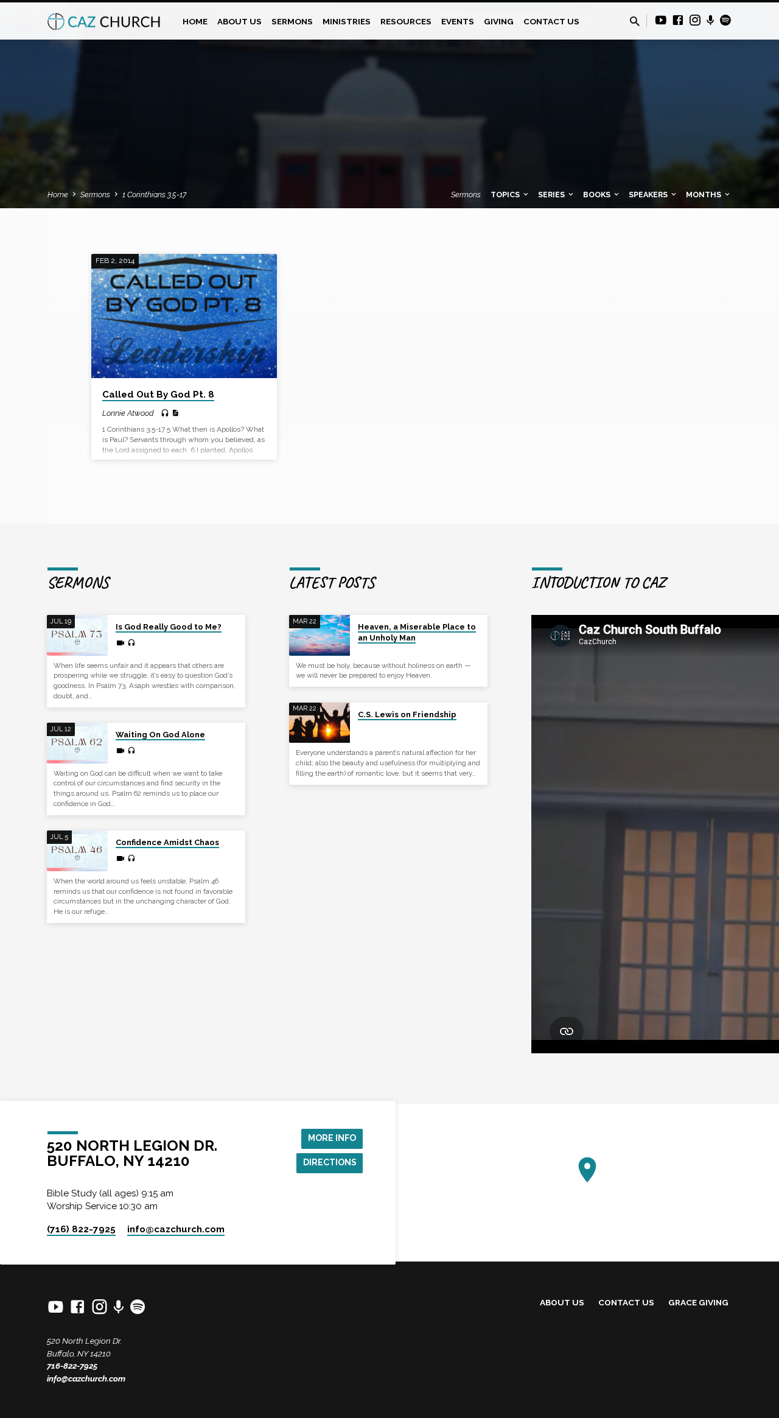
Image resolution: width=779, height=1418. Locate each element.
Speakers (649, 194)
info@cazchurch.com (86, 1378)
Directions (330, 1162)
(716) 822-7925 (81, 1229)
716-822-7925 (72, 1366)
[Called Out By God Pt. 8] (184, 316)
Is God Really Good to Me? (169, 626)
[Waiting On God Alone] (77, 743)
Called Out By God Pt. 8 (158, 394)
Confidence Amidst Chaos (167, 842)
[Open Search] (634, 21)
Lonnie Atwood (128, 413)
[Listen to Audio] (165, 413)
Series (552, 194)
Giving (499, 21)
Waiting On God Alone (160, 734)
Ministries (347, 21)
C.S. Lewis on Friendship (407, 714)
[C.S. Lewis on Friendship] (319, 723)
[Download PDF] (175, 413)
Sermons (292, 21)
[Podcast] (710, 20)
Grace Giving (698, 1302)
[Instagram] (695, 20)
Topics (506, 194)
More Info (332, 1138)
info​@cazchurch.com (176, 1229)
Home (195, 21)
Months (704, 194)
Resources (405, 21)
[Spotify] (725, 20)
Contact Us (551, 21)
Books (597, 194)
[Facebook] (678, 20)
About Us (239, 21)
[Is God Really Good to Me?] (77, 635)
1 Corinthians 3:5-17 (154, 194)
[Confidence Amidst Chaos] (77, 850)
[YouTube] (661, 20)
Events (457, 21)
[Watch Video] (120, 643)
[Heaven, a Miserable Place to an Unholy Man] (319, 635)
